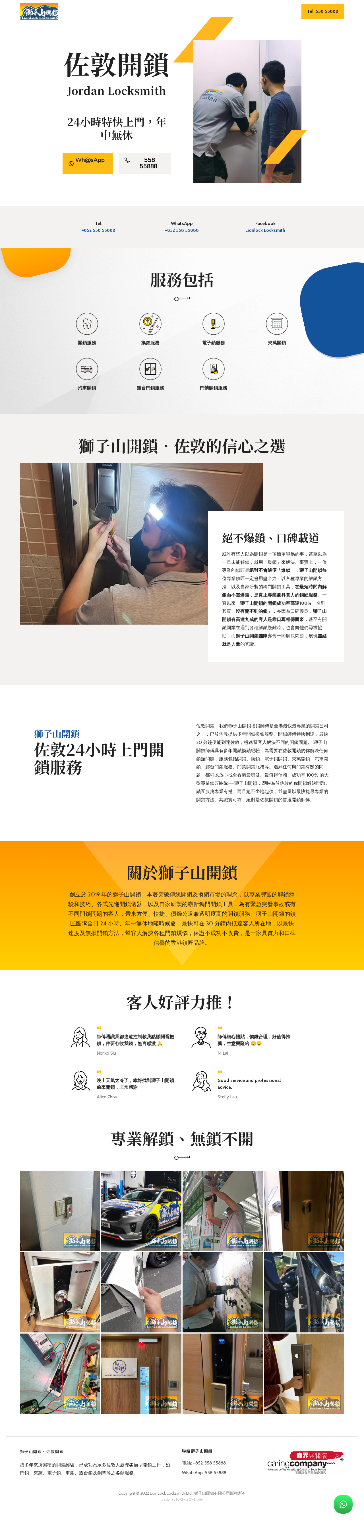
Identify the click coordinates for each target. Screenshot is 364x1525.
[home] (39, 11)
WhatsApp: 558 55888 (204, 1472)
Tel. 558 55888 (322, 11)
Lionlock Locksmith (265, 230)
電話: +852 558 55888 (204, 1463)
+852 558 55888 (98, 230)
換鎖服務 (158, 11)
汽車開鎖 (234, 11)
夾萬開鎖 (210, 11)
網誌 (278, 11)
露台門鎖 (258, 11)
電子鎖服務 (184, 11)
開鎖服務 (134, 11)
